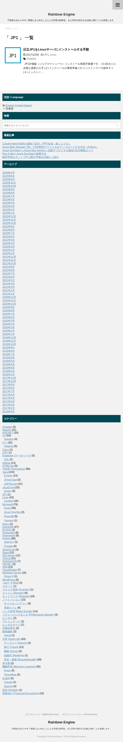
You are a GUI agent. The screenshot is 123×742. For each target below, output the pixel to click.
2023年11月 (9, 182)
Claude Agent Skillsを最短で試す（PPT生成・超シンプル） (36, 143)
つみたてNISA (10, 582)
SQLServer (8, 555)
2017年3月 (8, 404)
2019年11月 (9, 341)
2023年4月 (8, 206)
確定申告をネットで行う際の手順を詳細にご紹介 (30, 157)
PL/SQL (6, 529)
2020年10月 (9, 304)
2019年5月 (8, 361)
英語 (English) (10, 690)
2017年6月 (8, 394)
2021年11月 (9, 260)
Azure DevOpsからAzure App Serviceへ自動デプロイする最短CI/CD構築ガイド (47, 150)
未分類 (6, 663)
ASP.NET (7, 432)
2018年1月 (8, 374)
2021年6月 (8, 277)
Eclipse (8, 475)
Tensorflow (10, 674)
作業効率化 (8, 628)
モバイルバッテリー (15, 603)
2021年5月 (8, 280)
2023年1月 (8, 213)
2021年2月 (8, 290)
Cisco (5, 449)
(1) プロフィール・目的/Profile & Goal (42, 714)
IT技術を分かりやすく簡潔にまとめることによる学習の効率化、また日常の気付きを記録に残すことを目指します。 (61, 729)
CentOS (8, 501)
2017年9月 (8, 384)
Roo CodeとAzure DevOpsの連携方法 (24, 153)
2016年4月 (8, 411)
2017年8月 (8, 388)
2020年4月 (8, 324)
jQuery (8, 491)
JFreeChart (10, 479)
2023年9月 (8, 189)
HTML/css (8, 465)
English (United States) (19, 105)
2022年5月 (8, 240)
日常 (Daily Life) (11, 639)
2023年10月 (9, 186)
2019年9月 (8, 347)
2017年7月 (8, 391)
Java (5, 472)
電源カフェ (10, 607)
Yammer (8, 520)
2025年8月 (8, 176)
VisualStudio (9, 569)
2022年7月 (8, 233)
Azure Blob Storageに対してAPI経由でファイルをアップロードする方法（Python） (50, 147)
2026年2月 (8, 172)
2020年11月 (9, 300)
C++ (4, 442)
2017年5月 (8, 398)
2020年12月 (9, 297)
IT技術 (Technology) (13, 469)
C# (4, 435)
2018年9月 (8, 364)
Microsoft (7, 504)
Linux (53, 54)
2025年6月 (8, 179)
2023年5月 (8, 203)
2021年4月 (8, 283)
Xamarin (9, 439)
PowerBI (9, 516)
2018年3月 (8, 371)
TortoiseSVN (9, 561)
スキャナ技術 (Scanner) (16, 589)
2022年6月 (8, 236)
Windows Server (11, 572)
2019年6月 (8, 357)
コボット (7, 586)
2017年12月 (9, 378)
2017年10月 (9, 381)
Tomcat (6, 558)
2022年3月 (8, 246)
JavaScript (8, 487)
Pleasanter (8, 532)
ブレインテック (11, 621)
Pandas (8, 546)
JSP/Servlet (10, 484)
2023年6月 (8, 199)
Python (6, 538)
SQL (6, 459)
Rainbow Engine (61, 14)
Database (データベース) (16, 455)
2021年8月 (8, 270)
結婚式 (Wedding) (14, 655)
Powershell (8, 535)
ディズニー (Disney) (15, 643)
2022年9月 (8, 226)
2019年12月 (9, 337)
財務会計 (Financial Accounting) (20, 693)
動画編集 (7, 631)
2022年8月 (8, 229)
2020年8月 (8, 310)
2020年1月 (8, 334)
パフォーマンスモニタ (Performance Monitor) (28, 614)
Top (115, 734)
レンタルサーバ (11, 624)
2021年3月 (8, 287)
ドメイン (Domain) (13, 593)
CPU (5, 452)
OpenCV (9, 542)
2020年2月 (8, 330)
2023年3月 (8, 209)
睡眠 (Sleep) (11, 651)
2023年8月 (8, 192)
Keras (7, 670)
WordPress (8, 579)
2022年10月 (9, 223)
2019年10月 (9, 344)
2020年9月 (8, 307)
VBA (5, 567)
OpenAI (8, 686)
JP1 (46, 54)
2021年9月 (8, 266)
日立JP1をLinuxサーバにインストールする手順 (56, 49)
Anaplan (7, 427)
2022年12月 (9, 216)
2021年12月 (9, 256)
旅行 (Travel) (11, 647)
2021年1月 (8, 293)
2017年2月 (8, 408)
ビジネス (7, 618)
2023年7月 (8, 196)
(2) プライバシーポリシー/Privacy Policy (79, 714)
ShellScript (8, 549)
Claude (8, 682)
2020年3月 (8, 327)
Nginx (5, 524)
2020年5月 (8, 320)
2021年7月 (8, 273)
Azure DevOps (12, 512)
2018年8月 (8, 367)
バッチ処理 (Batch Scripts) (17, 611)
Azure (7, 508)
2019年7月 (8, 354)
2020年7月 (8, 314)
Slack (5, 552)
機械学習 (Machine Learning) (18, 666)
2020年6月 (8, 317)
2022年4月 (8, 243)
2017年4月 (8, 401)
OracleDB (8, 527)
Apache (6, 429)
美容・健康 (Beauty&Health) (20, 659)
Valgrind (8, 446)
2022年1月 (8, 253)
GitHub (6, 463)
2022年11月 (9, 219)
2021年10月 (9, 263)
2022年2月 (8, 250)
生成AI (6, 678)
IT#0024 (31, 59)
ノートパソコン (11, 599)
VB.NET (7, 564)
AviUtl (7, 635)
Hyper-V (8, 576)
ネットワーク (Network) (15, 596)
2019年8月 (8, 351)
